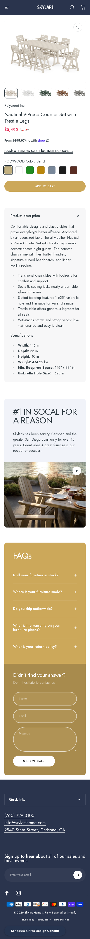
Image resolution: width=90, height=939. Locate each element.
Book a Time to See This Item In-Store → (38, 151)
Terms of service (61, 919)
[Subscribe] (77, 875)
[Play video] (45, 495)
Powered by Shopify (64, 912)
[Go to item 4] (62, 93)
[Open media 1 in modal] (77, 27)
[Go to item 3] (45, 93)
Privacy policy (44, 919)
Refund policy (27, 919)
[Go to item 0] (11, 93)
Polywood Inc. (15, 105)
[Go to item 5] (79, 93)
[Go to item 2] (28, 93)
